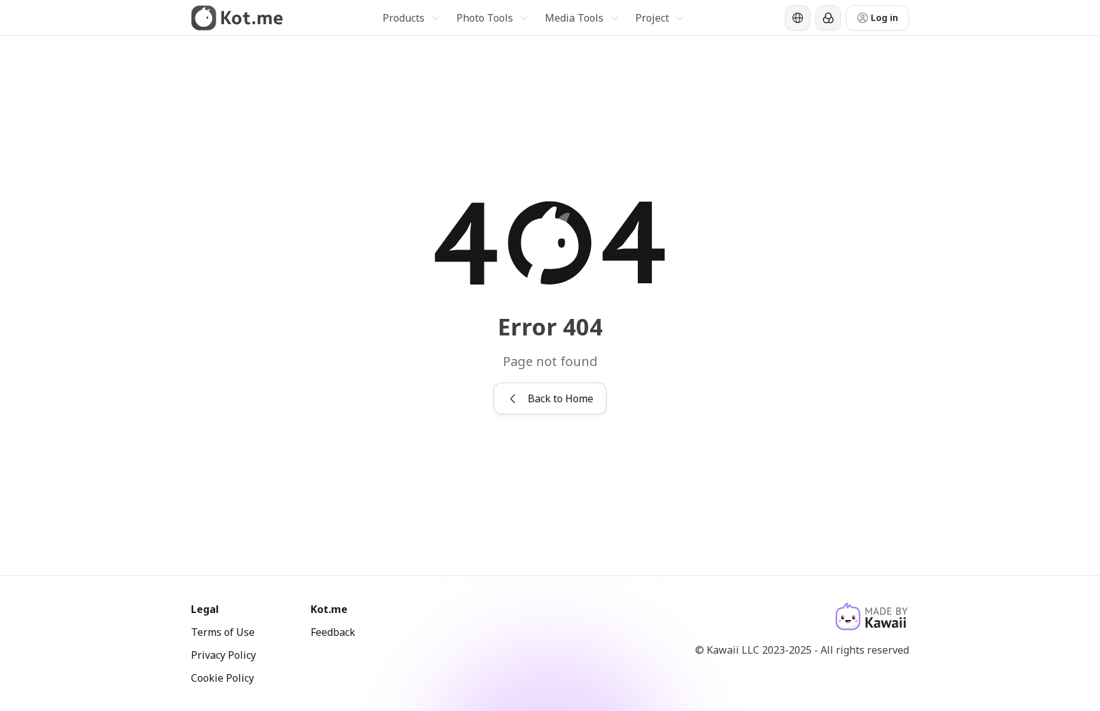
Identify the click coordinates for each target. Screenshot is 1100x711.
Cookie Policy (222, 678)
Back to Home (560, 398)
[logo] (237, 18)
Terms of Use (223, 632)
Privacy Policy (223, 655)
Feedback (333, 632)
